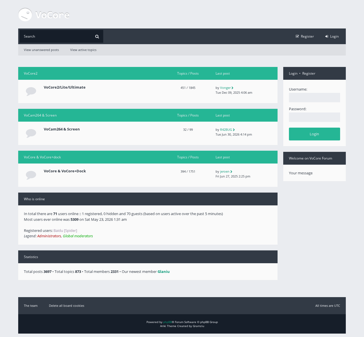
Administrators (49, 235)
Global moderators (78, 235)
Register (308, 73)
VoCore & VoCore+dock (42, 157)
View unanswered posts (41, 50)
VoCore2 (31, 73)
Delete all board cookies (66, 305)
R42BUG (226, 129)
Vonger (225, 87)
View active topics (83, 50)
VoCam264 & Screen (40, 115)
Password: (297, 108)
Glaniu (164, 271)
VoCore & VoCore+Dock (65, 171)
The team (31, 305)
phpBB (167, 322)
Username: (298, 89)
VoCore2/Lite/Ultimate (65, 87)
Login (293, 73)
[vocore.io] (43, 14)
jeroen (224, 171)
